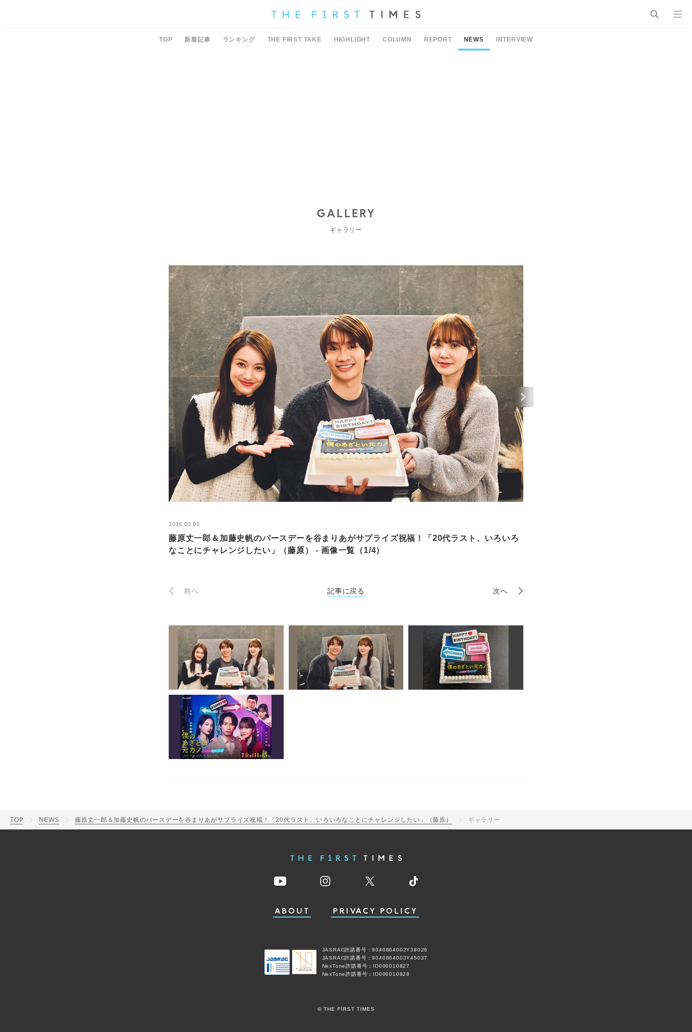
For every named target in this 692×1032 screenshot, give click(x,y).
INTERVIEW (514, 39)
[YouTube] (280, 881)
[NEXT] (523, 397)
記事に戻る (346, 591)
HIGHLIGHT (352, 39)
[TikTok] (413, 881)
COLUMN (397, 39)
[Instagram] (325, 881)
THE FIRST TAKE (294, 39)
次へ (500, 591)
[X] (369, 881)
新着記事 (197, 39)
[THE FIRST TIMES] (346, 14)
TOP (165, 39)
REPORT (438, 39)
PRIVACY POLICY (375, 911)
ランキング (239, 39)
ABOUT (292, 911)
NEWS (474, 39)
